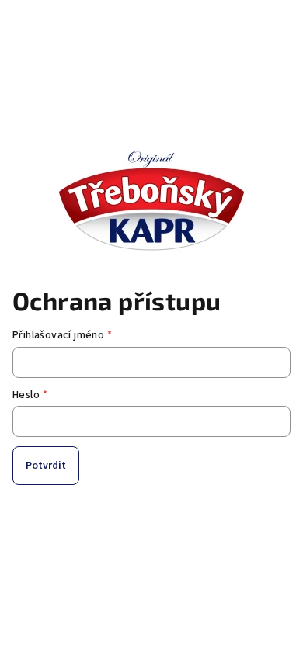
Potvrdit (46, 465)
